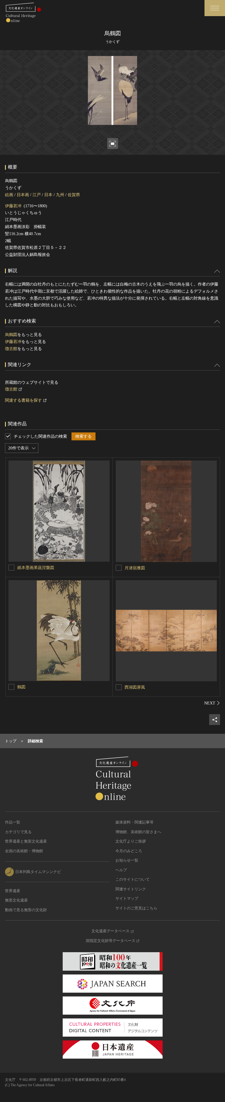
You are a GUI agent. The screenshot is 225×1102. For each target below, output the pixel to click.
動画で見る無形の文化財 (26, 910)
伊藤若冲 (13, 206)
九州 (60, 195)
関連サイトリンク (130, 889)
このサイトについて (132, 879)
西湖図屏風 (135, 687)
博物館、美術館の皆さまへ (138, 832)
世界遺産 (12, 891)
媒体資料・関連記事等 (134, 822)
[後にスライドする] (212, 703)
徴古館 (11, 349)
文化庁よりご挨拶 (130, 841)
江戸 (37, 195)
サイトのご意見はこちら (136, 908)
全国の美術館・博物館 (24, 851)
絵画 (9, 195)
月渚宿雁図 (135, 568)
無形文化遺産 (16, 900)
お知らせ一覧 (126, 860)
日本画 (23, 195)
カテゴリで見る (18, 832)
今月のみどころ (128, 851)
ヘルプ (121, 870)
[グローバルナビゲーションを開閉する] (214, 8)
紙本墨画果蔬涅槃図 (35, 568)
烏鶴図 (11, 334)
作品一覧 (12, 822)
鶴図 (21, 687)
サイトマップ (126, 898)
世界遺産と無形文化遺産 (26, 841)
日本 (48, 195)
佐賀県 (74, 195)
